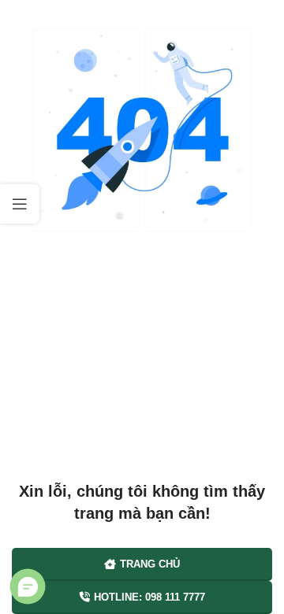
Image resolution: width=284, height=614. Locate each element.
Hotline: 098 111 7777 (149, 597)
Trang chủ (150, 564)
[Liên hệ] (28, 587)
